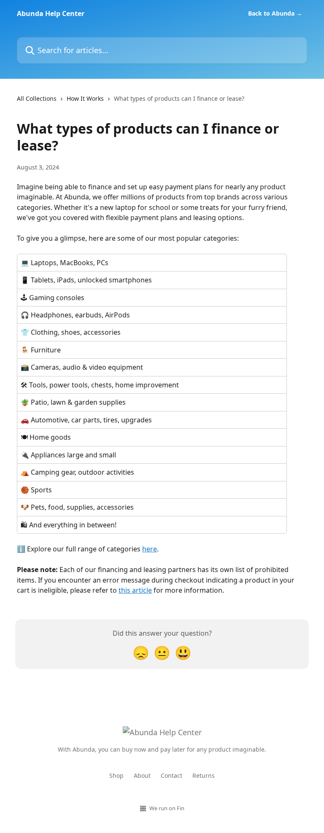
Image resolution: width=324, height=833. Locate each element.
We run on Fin (166, 808)
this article (135, 590)
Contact (171, 775)
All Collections (37, 98)
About (142, 775)
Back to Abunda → (275, 13)
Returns (203, 775)
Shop (116, 775)
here (149, 549)
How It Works (85, 98)
